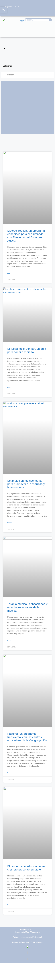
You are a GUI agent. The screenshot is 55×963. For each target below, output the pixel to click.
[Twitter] (34, 11)
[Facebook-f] (28, 11)
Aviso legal (37, 937)
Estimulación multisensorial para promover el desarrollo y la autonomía (26, 484)
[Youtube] (44, 11)
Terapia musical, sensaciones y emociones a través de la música (27, 607)
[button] (49, 32)
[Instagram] (39, 11)
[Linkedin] (49, 11)
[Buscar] (50, 20)
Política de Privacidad (20, 942)
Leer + (9, 273)
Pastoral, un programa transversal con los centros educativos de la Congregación (27, 737)
